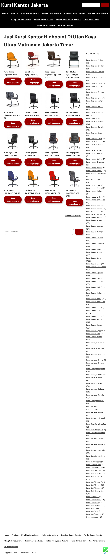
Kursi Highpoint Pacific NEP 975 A (11, 154)
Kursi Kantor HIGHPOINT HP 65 (52, 191)
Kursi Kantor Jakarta (24, 5)
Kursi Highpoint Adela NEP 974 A (31, 113)
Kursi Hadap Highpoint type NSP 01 (12, 115)
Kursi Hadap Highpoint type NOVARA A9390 (72, 75)
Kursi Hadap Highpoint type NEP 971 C (53, 75)
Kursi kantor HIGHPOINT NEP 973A (72, 193)
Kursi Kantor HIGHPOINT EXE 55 (12, 191)
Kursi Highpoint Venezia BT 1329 (73, 154)
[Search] (79, 232)
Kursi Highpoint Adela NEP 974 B (52, 113)
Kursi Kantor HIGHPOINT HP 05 (32, 191)
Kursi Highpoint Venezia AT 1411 (52, 154)
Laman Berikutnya (74, 216)
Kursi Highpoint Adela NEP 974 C (73, 113)
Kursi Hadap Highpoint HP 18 (10, 73)
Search (105, 5)
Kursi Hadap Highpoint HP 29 (31, 73)
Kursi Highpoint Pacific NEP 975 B (31, 154)
